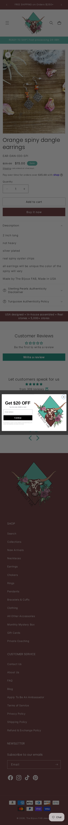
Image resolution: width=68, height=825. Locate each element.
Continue (17, 418)
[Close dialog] (63, 397)
